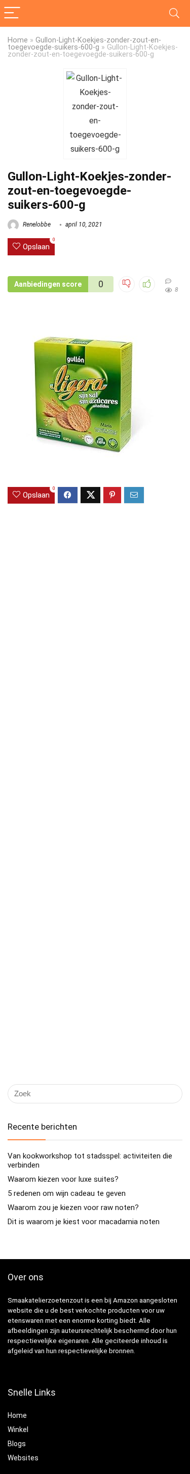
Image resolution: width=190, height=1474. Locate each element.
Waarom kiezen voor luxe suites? (63, 1179)
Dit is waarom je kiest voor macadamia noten (84, 1221)
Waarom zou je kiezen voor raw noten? (73, 1207)
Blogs (17, 1444)
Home (18, 40)
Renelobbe (36, 224)
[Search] (174, 13)
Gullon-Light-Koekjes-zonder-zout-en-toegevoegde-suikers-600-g (84, 44)
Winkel (18, 1429)
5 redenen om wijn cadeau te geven (67, 1193)
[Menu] (12, 13)
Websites (23, 1458)
